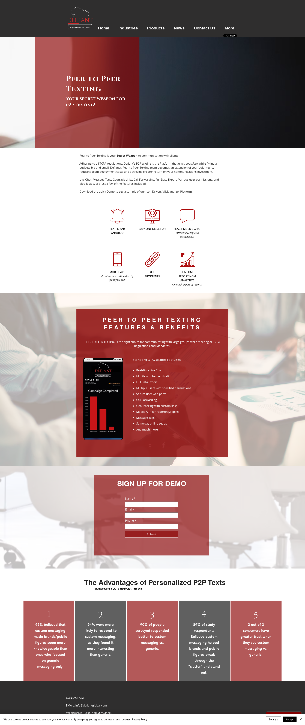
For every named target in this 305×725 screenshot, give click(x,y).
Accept (290, 719)
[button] (128, 28)
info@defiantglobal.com (91, 705)
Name (129, 498)
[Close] (301, 719)
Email (128, 509)
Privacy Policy (139, 719)
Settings (273, 719)
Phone (129, 520)
